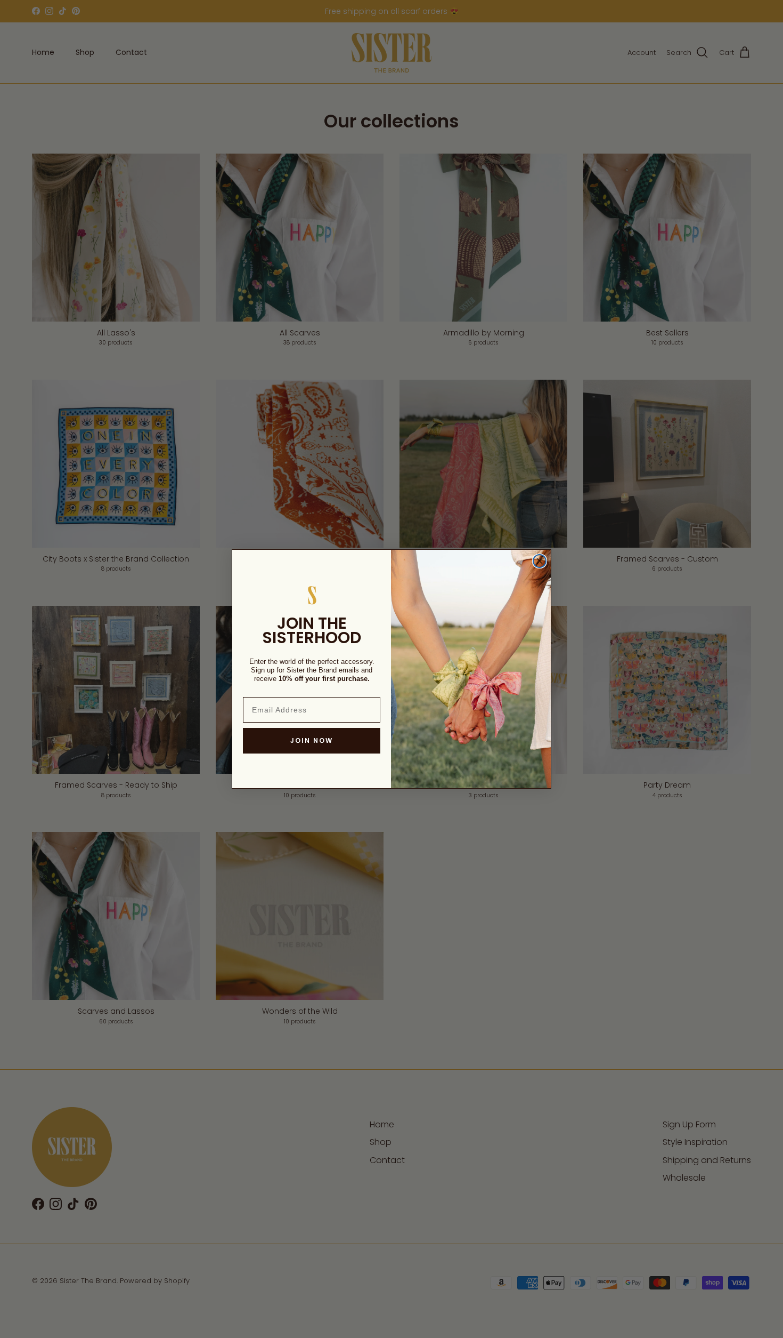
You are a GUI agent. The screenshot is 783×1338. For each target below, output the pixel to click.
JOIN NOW (311, 740)
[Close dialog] (539, 561)
